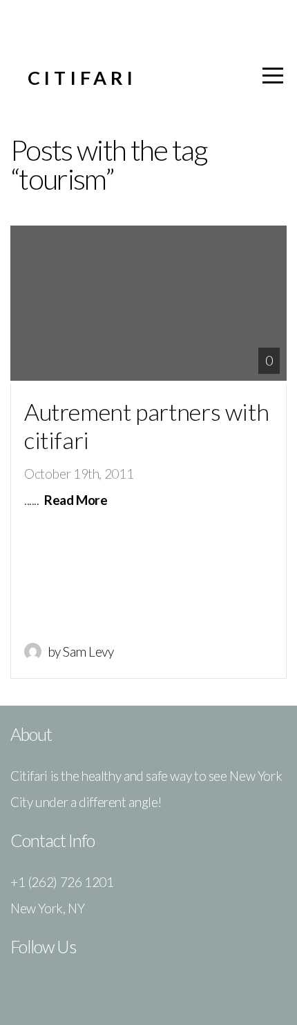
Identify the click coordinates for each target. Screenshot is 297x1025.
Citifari (82, 77)
